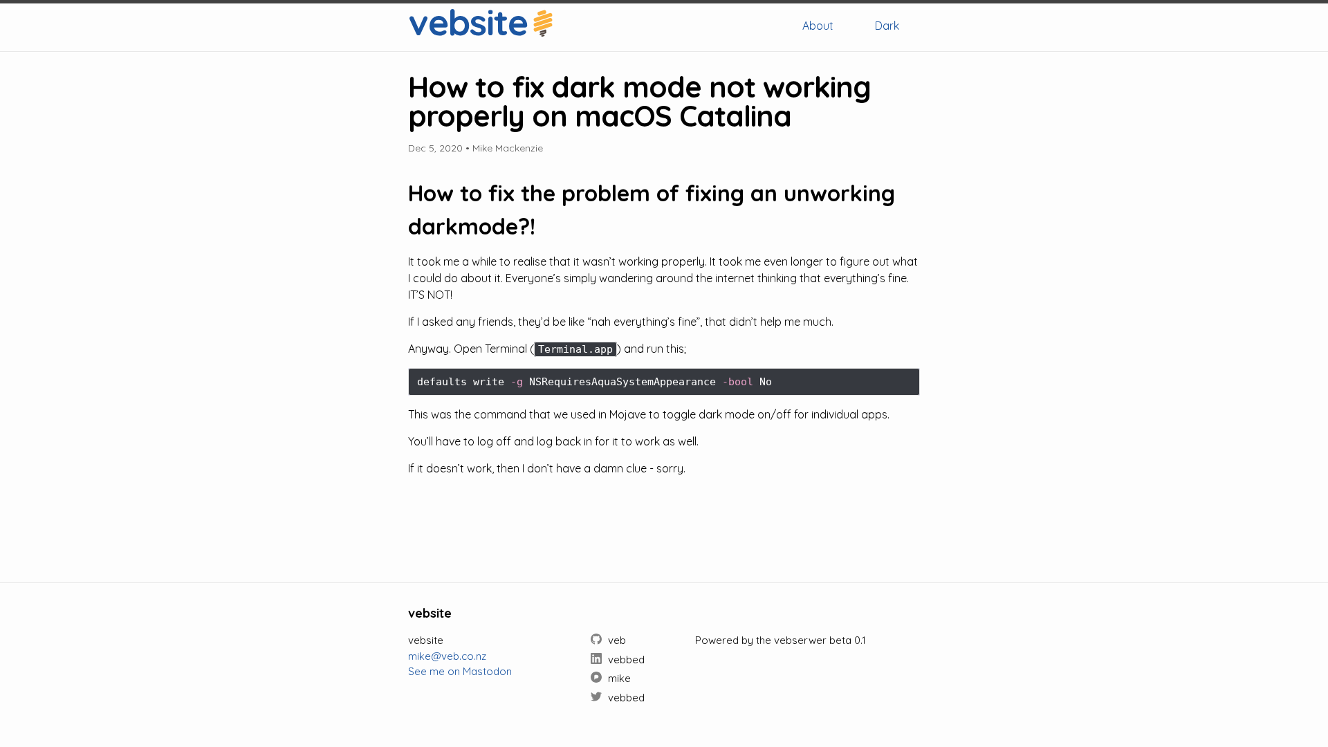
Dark (887, 26)
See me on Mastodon (460, 671)
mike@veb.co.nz (447, 656)
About (817, 26)
